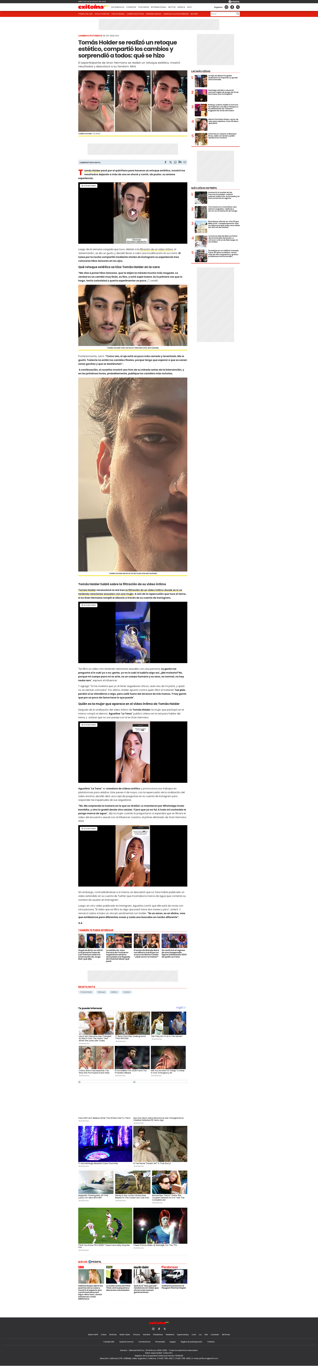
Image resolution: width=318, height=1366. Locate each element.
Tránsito (211, 1342)
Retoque (101, 992)
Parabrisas (158, 1334)
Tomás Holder (92, 170)
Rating (194, 13)
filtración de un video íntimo (156, 249)
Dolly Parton (102, 13)
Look (194, 1334)
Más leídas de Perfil (204, 188)
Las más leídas (200, 71)
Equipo (173, 1342)
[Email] (184, 162)
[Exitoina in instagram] (226, 7)
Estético (114, 992)
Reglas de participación (191, 1342)
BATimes (226, 1334)
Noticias (113, 1334)
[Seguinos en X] (238, 7)
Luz (200, 1334)
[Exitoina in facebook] (232, 7)
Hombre (146, 1334)
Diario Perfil (93, 1334)
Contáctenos (144, 1342)
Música (181, 7)
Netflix (172, 7)
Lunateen (215, 1334)
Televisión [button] (143, 7)
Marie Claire (125, 1334)
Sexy (189, 7)
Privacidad (160, 1342)
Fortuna (136, 1334)
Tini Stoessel (118, 13)
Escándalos (117, 7)
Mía (206, 1334)
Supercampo (183, 1334)
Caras (103, 1334)
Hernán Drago (154, 13)
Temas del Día (85, 13)
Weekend (170, 1334)
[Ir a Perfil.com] (234, 2)
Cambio (127, 992)
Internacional (158, 7)
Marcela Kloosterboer (176, 13)
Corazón (131, 7)
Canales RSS (108, 1342)
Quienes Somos (126, 1342)
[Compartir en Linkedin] (180, 162)
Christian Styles (135, 13)
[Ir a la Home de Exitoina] (93, 7)
